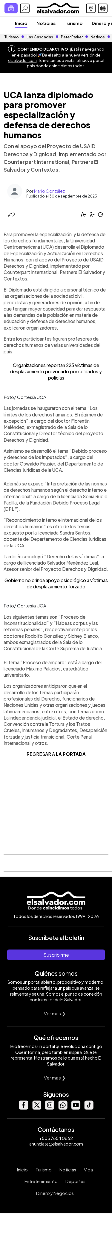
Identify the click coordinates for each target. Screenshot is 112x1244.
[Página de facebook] (23, 1108)
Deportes (75, 1181)
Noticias (46, 23)
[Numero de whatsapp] (62, 1108)
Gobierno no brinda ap (27, 580)
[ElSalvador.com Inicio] (58, 7)
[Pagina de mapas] (91, 8)
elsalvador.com (22, 60)
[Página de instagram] (49, 1108)
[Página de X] (36, 1108)
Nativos (97, 37)
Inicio (21, 23)
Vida (88, 1169)
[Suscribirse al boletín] (11, 8)
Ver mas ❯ (55, 1013)
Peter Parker (72, 37)
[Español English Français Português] (103, 8)
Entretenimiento (41, 1181)
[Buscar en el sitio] (25, 8)
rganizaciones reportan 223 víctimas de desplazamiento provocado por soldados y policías (56, 371)
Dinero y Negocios (55, 1193)
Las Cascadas (40, 37)
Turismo (74, 23)
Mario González (49, 191)
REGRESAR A (56, 754)
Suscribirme (56, 955)
